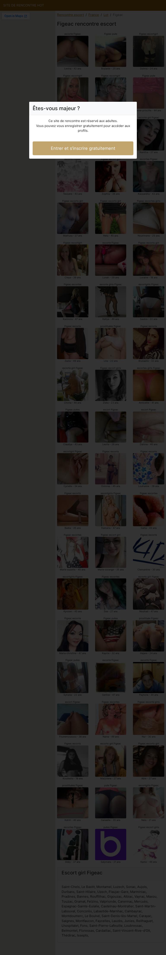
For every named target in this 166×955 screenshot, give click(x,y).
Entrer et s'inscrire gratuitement (83, 148)
